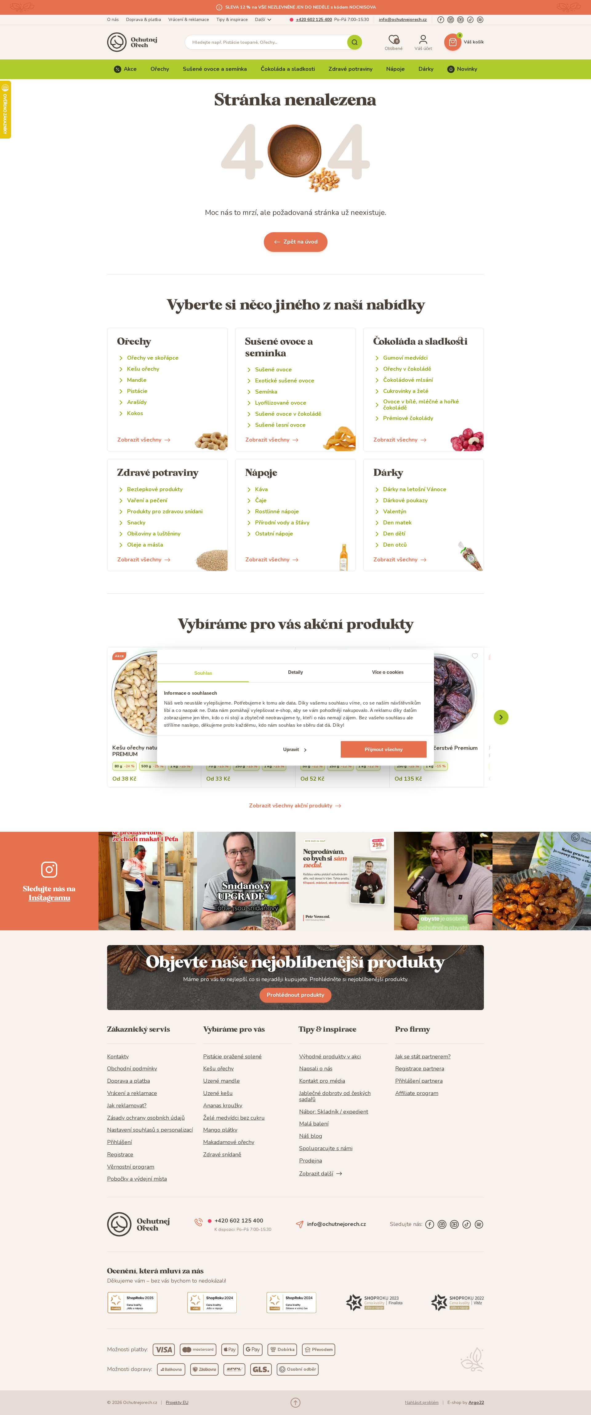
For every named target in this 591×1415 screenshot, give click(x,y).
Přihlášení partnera (419, 1081)
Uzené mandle (221, 1081)
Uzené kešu (218, 1093)
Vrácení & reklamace (188, 19)
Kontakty (118, 1057)
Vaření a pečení (147, 500)
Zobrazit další (316, 1173)
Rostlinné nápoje (277, 511)
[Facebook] (440, 19)
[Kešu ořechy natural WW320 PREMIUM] (154, 694)
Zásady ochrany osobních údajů (146, 1118)
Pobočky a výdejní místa (137, 1179)
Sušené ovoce (273, 369)
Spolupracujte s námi (325, 1149)
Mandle (137, 380)
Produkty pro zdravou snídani (165, 511)
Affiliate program (416, 1093)
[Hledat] (354, 42)
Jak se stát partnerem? (423, 1057)
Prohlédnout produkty (295, 995)
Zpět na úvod (300, 241)
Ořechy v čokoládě (407, 369)
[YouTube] (460, 19)
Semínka (266, 391)
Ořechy (160, 69)
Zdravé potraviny (350, 69)
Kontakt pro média (322, 1081)
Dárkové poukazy (405, 500)
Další (260, 19)
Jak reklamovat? (127, 1106)
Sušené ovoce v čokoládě (288, 414)
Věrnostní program (130, 1167)
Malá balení (313, 1124)
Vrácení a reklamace (132, 1093)
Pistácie (137, 391)
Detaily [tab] (295, 671)
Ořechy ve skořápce (153, 358)
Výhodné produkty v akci (330, 1057)
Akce (130, 69)
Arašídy (137, 402)
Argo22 (476, 1402)
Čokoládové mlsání (408, 380)
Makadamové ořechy (228, 1142)
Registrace (120, 1155)
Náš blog (310, 1136)
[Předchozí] (501, 717)
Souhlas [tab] (203, 672)
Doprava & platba (143, 19)
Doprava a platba (128, 1081)
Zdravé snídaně (222, 1155)
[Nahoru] (295, 1403)
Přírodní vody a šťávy (282, 522)
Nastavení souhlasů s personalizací (150, 1130)
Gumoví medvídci (405, 358)
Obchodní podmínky (132, 1069)
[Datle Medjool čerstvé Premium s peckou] (437, 694)
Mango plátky (220, 1130)
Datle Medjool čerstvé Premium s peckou (436, 751)
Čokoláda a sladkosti (288, 69)
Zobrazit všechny (139, 439)
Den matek (397, 522)
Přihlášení (119, 1142)
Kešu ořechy (143, 369)
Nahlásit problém (422, 1402)
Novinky (467, 69)
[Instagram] (450, 19)
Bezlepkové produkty (155, 489)
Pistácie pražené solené (232, 1057)
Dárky (426, 69)
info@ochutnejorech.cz (403, 19)
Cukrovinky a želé (405, 391)
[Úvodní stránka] (134, 42)
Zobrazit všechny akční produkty (290, 805)
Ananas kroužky (222, 1106)
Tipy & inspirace (232, 19)
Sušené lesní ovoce (280, 425)
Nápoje (395, 69)
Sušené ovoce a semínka (215, 69)
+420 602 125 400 (314, 19)
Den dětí (394, 533)
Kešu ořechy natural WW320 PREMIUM (150, 751)
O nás (113, 19)
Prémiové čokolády (408, 418)
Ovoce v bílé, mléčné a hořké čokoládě (421, 405)
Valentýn (394, 511)
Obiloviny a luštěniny (153, 533)
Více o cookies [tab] (388, 671)
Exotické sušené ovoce (284, 380)
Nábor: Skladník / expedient (333, 1112)
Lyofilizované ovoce (280, 402)
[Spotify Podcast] (480, 19)
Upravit (291, 749)
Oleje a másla (145, 544)
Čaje (261, 500)
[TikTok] (470, 19)
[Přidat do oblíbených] (475, 656)
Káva (261, 489)
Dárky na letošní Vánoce (414, 489)
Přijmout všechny (384, 749)
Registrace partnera (419, 1069)
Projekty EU (177, 1402)
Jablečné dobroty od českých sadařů (335, 1096)
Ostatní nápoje (274, 533)
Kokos (135, 413)
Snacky (136, 522)
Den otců (395, 544)
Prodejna (310, 1161)
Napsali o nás (315, 1069)
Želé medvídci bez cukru (234, 1118)
